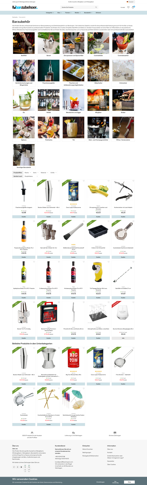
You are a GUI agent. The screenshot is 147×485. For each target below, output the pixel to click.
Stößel (49, 112)
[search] (96, 7)
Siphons (23, 140)
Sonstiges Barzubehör (24, 167)
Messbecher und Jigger (73, 112)
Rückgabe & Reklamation (91, 456)
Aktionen (98, 12)
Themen (67, 12)
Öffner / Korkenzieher (123, 140)
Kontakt (123, 7)
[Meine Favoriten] (128, 7)
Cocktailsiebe (98, 55)
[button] (23, 216)
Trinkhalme (48, 140)
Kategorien (49, 12)
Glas (58, 12)
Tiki (73, 140)
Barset (49, 55)
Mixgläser (98, 112)
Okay (129, 482)
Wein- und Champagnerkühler (98, 140)
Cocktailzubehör (123, 55)
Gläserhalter (98, 83)
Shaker (123, 112)
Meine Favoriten (88, 449)
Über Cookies (111, 464)
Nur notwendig (115, 482)
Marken (77, 12)
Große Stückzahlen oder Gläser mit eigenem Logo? (115, 457)
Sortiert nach (18, 176)
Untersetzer (123, 83)
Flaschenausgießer (49, 83)
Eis (24, 112)
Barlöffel (24, 55)
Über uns (110, 449)
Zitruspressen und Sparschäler (73, 55)
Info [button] (123, 338)
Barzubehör (87, 12)
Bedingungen (87, 452)
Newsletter (110, 461)
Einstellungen (101, 482)
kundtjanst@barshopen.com (64, 462)
